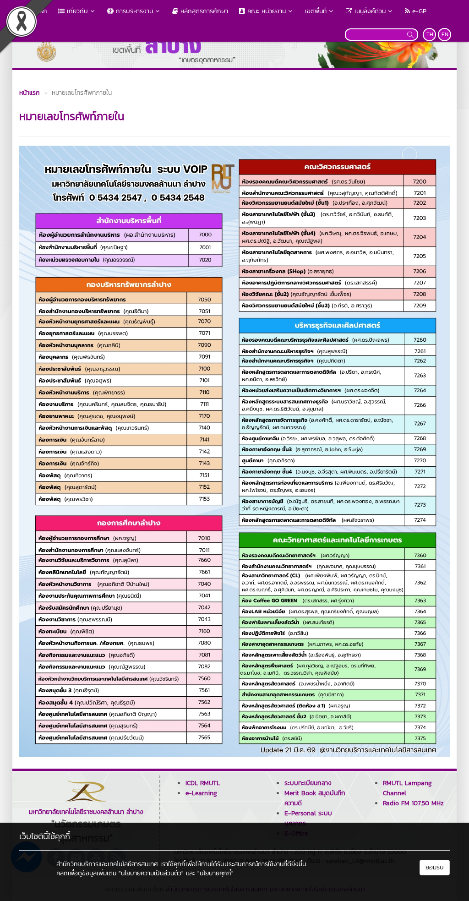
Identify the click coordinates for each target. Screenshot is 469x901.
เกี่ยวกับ (76, 11)
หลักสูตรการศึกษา (203, 11)
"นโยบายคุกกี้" (215, 873)
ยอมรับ (434, 867)
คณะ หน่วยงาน (265, 11)
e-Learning (201, 793)
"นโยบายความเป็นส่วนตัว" (151, 873)
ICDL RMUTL (202, 783)
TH (429, 34)
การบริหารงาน (133, 11)
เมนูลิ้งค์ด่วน (369, 11)
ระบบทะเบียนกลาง (308, 783)
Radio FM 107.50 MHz (413, 803)
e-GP (418, 11)
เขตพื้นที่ (316, 11)
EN (445, 34)
